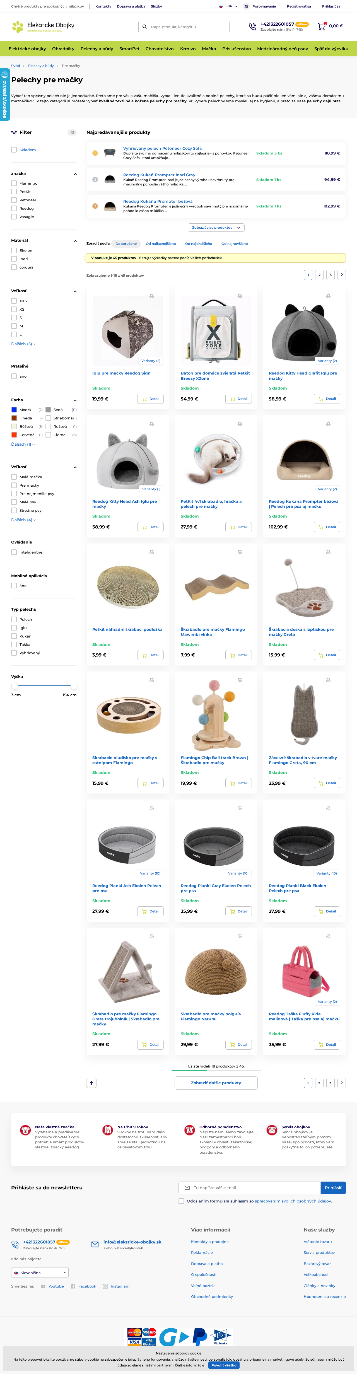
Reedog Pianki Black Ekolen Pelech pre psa (297, 888)
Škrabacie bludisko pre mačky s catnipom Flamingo (124, 760)
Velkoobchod (316, 1274)
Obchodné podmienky (212, 1296)
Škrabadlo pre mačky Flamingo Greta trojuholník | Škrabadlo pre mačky (126, 1019)
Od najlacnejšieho (161, 244)
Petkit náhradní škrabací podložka (127, 629)
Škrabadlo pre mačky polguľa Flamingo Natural (211, 1016)
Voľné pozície (203, 1285)
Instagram (120, 1286)
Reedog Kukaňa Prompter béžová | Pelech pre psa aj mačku (304, 504)
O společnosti (203, 1274)
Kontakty (103, 6)
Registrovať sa (299, 6)
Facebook (87, 1286)
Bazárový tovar (317, 1263)
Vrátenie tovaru (318, 1241)
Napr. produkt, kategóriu (173, 27)
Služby (156, 6)
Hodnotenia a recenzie (325, 1296)
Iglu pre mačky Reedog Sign (121, 373)
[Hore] (91, 1083)
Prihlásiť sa (331, 6)
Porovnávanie (264, 6)
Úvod (15, 66)
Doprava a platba (131, 6)
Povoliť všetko (224, 1365)
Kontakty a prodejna (210, 1241)
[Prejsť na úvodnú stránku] (43, 27)
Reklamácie (202, 1252)
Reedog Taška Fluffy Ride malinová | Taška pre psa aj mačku (304, 1016)
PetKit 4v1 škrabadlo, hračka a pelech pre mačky (211, 504)
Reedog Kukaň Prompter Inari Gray (159, 174)
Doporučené (126, 244)
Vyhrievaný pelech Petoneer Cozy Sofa (162, 148)
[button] (216, 227)
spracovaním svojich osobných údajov (293, 1201)
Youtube (56, 1286)
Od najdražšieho (198, 244)
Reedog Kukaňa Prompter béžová (158, 201)
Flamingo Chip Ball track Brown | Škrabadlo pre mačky (214, 760)
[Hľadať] (144, 27)
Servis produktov (319, 1252)
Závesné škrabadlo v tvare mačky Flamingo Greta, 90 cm (303, 760)
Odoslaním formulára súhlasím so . (259, 1201)
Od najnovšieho (234, 244)
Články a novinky (319, 1285)
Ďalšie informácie (189, 1365)
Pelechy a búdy (41, 66)
